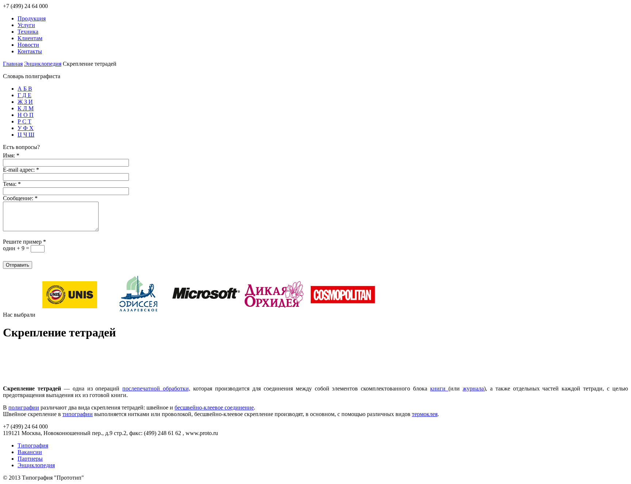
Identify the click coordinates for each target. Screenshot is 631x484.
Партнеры (30, 459)
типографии (77, 414)
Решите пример (24, 242)
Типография (33, 445)
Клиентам (30, 38)
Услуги (26, 25)
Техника (28, 31)
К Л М (26, 108)
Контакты (30, 51)
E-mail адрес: (21, 170)
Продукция (32, 18)
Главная (13, 64)
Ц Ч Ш (26, 135)
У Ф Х (26, 128)
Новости (28, 45)
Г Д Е (24, 95)
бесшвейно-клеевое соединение (214, 407)
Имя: (11, 155)
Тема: (12, 184)
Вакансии (30, 452)
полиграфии (23, 407)
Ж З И (25, 102)
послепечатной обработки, (156, 388)
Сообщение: (20, 198)
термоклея (424, 414)
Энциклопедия (42, 64)
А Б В (25, 88)
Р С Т (24, 121)
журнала (473, 388)
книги (439, 388)
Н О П (26, 115)
